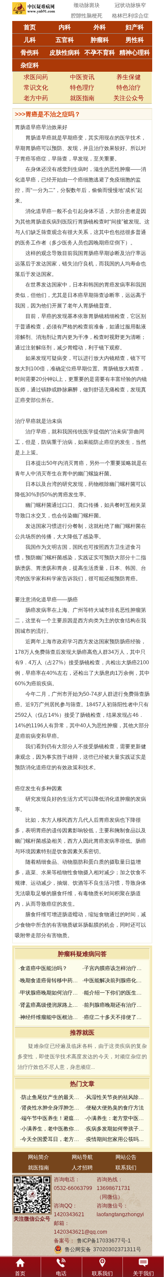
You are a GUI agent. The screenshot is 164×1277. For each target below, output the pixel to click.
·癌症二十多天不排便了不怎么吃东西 (113, 1017)
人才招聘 (82, 1168)
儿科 (30, 39)
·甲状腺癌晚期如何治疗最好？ (49, 993)
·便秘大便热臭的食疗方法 (114, 1108)
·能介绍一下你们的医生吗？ (113, 993)
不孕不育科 (99, 52)
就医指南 (82, 97)
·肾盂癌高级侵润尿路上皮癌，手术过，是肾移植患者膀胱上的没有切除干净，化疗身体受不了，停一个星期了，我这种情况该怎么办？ (49, 1005)
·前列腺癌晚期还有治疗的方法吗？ (113, 1005)
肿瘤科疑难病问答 (82, 953)
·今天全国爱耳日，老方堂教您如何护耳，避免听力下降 (51, 1139)
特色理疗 (82, 87)
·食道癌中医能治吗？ (42, 968)
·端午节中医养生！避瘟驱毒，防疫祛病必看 (51, 1118)
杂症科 (30, 65)
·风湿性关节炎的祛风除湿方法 (115, 1097)
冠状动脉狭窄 (130, 5)
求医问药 (36, 76)
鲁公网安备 (78, 1249)
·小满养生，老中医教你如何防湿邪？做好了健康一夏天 (51, 1129)
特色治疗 (128, 87)
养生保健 (128, 76)
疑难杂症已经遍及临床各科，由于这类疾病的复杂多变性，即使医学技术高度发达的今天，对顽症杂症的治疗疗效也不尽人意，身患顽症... (82, 1056)
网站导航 (82, 1157)
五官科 (65, 39)
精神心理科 (134, 52)
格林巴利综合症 (130, 16)
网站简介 (38, 1157)
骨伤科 (30, 52)
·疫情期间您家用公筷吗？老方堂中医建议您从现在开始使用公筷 (115, 1139)
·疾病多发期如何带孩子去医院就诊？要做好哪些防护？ (115, 1129)
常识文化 (36, 87)
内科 (65, 27)
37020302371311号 (117, 1249)
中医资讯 (82, 76)
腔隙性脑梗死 (86, 16)
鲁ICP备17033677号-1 (104, 1241)
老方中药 (36, 97)
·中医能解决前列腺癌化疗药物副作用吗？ (113, 980)
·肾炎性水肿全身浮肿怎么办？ (51, 1108)
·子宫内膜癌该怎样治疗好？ (113, 968)
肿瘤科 (100, 39)
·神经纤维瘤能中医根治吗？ (49, 1017)
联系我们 (125, 1168)
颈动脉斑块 (86, 5)
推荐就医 (82, 1032)
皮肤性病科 (64, 52)
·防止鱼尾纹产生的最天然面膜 (51, 1097)
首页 (30, 27)
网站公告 (125, 1157)
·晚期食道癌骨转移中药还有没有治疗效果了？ (49, 980)
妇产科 (135, 27)
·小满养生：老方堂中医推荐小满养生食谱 (115, 1118)
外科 (100, 27)
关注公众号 (128, 97)
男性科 (135, 39)
